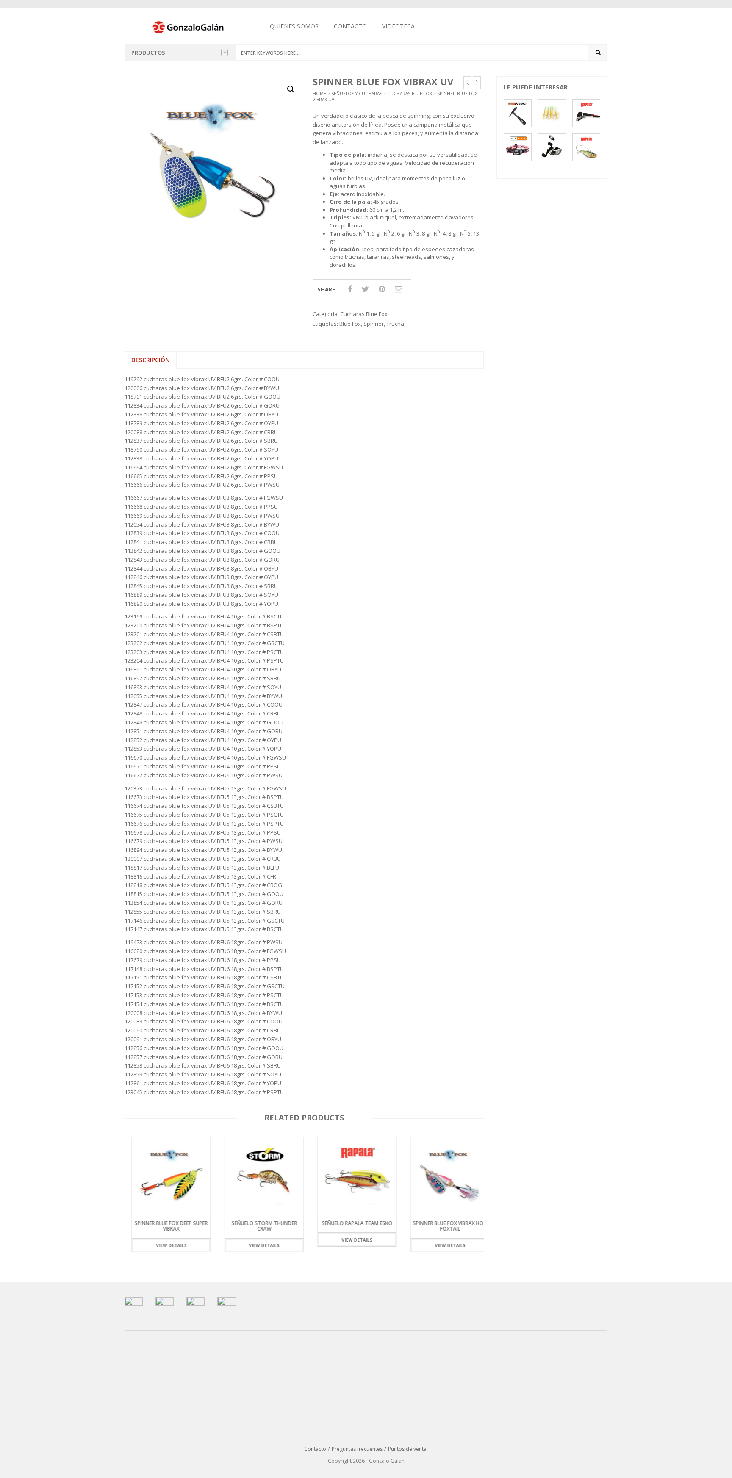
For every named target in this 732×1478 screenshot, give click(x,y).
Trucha (395, 323)
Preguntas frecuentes (357, 1449)
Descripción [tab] (150, 360)
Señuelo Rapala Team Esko (350, 1223)
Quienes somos (294, 26)
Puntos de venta (407, 1449)
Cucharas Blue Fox (409, 94)
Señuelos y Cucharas (356, 94)
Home (319, 94)
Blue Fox (350, 323)
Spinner (373, 323)
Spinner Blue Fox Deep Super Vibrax (164, 1226)
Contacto (350, 26)
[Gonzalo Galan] (188, 27)
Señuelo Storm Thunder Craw (257, 1226)
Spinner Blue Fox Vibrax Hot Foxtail (443, 1226)
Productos (148, 52)
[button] (291, 89)
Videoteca (398, 26)
